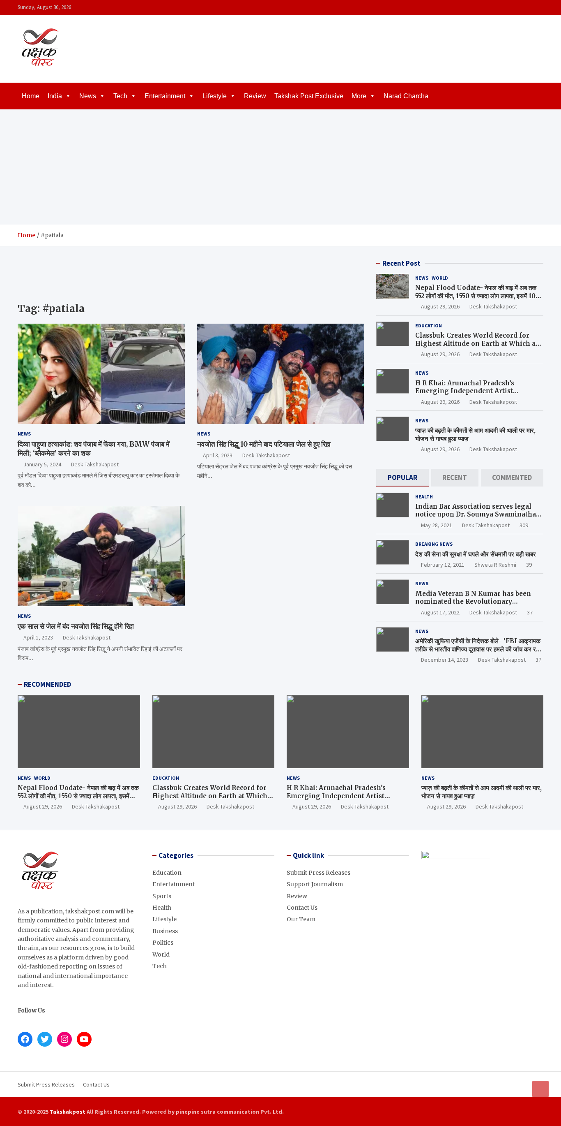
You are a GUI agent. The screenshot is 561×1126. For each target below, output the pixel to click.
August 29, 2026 (440, 306)
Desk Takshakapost (95, 464)
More (359, 96)
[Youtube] (538, 7)
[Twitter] (527, 7)
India (55, 96)
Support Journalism (315, 884)
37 (530, 612)
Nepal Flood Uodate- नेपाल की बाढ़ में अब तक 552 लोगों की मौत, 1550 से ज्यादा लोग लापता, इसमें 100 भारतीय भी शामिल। (477, 296)
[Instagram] (516, 7)
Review (255, 96)
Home (30, 96)
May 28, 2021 (436, 525)
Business (165, 931)
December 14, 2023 (444, 659)
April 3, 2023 (217, 455)
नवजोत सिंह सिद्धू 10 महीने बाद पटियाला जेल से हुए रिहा (264, 444)
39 (529, 564)
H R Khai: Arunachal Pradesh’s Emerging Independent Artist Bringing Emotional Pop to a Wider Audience (473, 395)
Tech (120, 96)
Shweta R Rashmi (495, 564)
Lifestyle (214, 96)
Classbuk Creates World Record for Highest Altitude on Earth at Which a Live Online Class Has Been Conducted (478, 343)
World (440, 278)
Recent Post (401, 263)
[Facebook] (506, 7)
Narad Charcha (406, 96)
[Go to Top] (540, 1089)
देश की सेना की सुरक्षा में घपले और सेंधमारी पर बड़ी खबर (475, 554)
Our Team (301, 919)
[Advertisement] (280, 167)
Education (428, 325)
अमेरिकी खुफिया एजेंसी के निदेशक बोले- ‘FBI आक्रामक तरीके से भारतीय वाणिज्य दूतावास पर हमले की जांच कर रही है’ (477, 649)
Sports (161, 896)
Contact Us (302, 907)
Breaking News (434, 544)
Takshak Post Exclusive (308, 96)
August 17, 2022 (440, 612)
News (87, 96)
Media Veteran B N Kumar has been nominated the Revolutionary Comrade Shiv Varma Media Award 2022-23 (473, 606)
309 (524, 525)
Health (424, 496)
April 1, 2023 (38, 637)
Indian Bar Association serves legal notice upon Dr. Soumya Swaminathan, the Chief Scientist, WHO (478, 514)
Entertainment (165, 96)
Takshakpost (67, 1111)
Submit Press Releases (318, 872)
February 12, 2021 (442, 564)
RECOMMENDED (47, 684)
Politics (162, 942)
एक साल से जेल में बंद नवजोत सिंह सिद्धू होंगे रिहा (76, 626)
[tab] (402, 478)
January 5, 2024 (42, 464)
